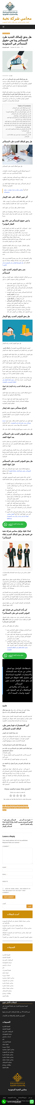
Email (4, 874)
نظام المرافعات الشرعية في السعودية (12, 925)
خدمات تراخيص (6, 965)
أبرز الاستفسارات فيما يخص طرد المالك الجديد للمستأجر (18, 135)
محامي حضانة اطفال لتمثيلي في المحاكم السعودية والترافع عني (16, 922)
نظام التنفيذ (5, 996)
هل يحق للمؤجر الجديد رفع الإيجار (22, 115)
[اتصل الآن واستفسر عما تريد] (4, 1101)
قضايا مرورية (6, 975)
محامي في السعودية (8, 980)
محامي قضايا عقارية (6, 33)
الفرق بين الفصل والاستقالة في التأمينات (13, 1015)
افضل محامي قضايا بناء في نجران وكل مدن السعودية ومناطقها (17, 516)
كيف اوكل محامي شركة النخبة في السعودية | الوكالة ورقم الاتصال (16, 933)
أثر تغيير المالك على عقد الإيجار (22, 110)
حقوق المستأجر (12, 805)
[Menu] (3, 27)
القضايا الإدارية (6, 955)
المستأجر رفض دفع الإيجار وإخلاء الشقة (20, 471)
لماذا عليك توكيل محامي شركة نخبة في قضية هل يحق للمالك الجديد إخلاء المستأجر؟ (17, 126)
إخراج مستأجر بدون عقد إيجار (22, 119)
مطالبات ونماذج (6, 993)
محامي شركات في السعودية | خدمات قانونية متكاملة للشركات (17, 929)
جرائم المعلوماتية (7, 962)
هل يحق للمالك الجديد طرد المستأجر (21, 108)
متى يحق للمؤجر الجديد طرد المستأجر (20, 113)
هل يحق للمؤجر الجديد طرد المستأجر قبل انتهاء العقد (17, 123)
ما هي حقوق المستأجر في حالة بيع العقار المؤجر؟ (18, 111)
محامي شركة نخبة (17, 18)
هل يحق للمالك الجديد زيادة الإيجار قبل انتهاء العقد (18, 117)
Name (4, 867)
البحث (4, 903)
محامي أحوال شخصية (8, 978)
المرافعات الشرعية (7, 960)
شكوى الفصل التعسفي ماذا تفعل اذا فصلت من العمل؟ (17, 937)
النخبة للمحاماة (5, 47)
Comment (6, 846)
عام (3, 967)
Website (5, 881)
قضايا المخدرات (6, 970)
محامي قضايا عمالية (7, 988)
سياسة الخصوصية (12, 1097)
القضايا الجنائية (6, 957)
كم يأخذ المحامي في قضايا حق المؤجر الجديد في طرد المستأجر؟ (17, 129)
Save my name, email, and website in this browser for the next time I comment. (16, 890)
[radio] (10, 796)
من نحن (30, 1097)
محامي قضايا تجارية (7, 983)
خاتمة (27, 132)
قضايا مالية (5, 973)
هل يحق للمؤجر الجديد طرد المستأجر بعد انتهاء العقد (17, 121)
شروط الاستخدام (22, 1097)
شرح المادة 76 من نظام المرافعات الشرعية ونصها (16, 1012)
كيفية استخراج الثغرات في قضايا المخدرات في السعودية (15, 1007)
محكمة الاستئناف (7, 991)
